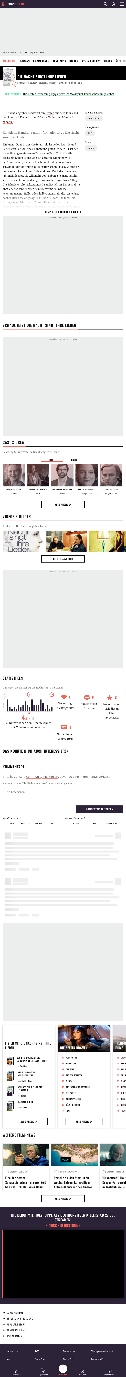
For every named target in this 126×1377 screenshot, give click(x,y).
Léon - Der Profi (73, 1104)
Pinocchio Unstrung (63, 1225)
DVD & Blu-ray (91, 60)
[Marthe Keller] (14, 475)
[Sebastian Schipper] (62, 475)
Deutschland (94, 118)
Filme (13, 52)
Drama (91, 147)
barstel (24, 1095)
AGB (37, 1351)
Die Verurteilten (74, 1075)
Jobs (9, 1359)
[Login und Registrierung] (114, 4)
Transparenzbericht (102, 1351)
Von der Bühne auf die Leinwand (30, 1088)
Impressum (13, 1351)
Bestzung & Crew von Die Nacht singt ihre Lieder (31, 451)
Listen (108, 60)
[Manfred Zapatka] (38, 475)
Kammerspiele (25, 1102)
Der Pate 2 (71, 1093)
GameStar (40, 1359)
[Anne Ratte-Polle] (86, 475)
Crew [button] (74, 460)
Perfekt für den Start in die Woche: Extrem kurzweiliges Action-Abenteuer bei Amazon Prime (73, 1181)
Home (6, 52)
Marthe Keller (47, 117)
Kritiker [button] (38, 823)
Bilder (73, 60)
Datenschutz (70, 1351)
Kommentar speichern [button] (99, 809)
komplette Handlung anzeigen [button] (63, 212)
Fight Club (71, 1063)
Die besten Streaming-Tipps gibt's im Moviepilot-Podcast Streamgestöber (69, 94)
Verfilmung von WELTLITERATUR (27, 1074)
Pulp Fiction (72, 1057)
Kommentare (41, 60)
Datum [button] (76, 823)
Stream (25, 60)
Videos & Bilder (17, 516)
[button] (16, 1372)
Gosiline (23, 1066)
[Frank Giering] (111, 475)
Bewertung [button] (111, 823)
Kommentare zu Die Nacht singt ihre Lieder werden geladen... (39, 783)
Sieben (69, 1081)
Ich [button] (52, 823)
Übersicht (10, 60)
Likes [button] (94, 823)
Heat (68, 1110)
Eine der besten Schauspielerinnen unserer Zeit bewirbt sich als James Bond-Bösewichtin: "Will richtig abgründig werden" (25, 1181)
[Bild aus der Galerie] (23, 541)
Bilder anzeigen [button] (63, 559)
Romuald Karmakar (20, 117)
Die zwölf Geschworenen (78, 1087)
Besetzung (59, 60)
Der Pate (70, 1069)
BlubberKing (26, 1080)
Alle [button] (12, 823)
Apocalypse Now (74, 1098)
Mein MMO (97, 1359)
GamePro (68, 1359)
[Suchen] (105, 4)
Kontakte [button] (25, 823)
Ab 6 (90, 133)
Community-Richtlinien (42, 777)
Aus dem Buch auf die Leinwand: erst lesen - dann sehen (32, 1060)
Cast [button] (52, 460)
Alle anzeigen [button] (63, 504)
